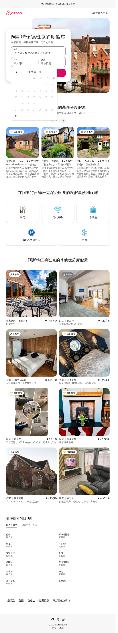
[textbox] (25, 63)
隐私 (54, 627)
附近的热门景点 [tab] (29, 525)
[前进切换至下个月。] (52, 72)
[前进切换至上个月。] (17, 72)
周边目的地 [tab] (11, 525)
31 (16, 116)
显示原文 (70, 4)
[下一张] (63, 120)
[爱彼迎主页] (14, 13)
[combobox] (38, 52)
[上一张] (52, 120)
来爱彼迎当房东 (99, 12)
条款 (61, 627)
